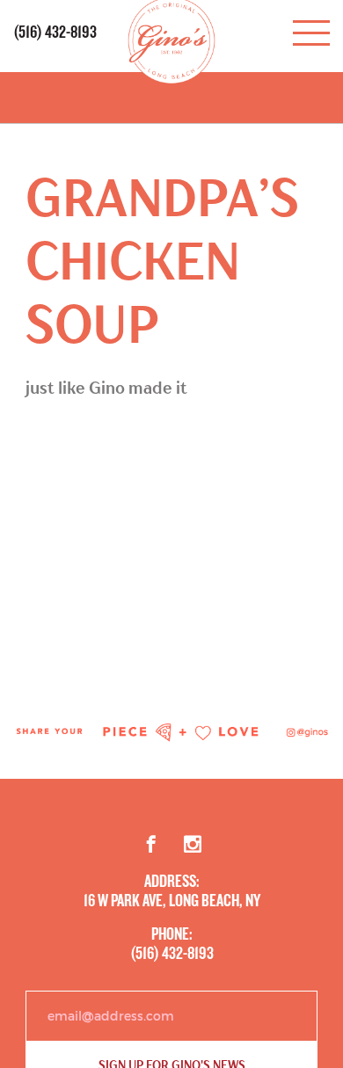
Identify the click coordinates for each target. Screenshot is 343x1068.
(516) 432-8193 (55, 32)
